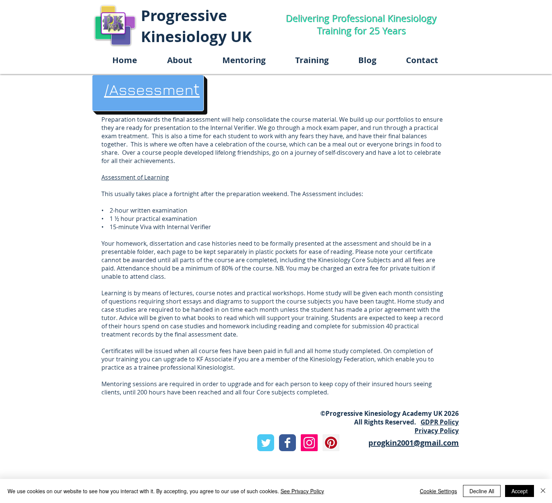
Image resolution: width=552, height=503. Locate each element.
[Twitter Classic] (265, 442)
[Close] (542, 491)
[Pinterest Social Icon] (331, 442)
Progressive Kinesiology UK (196, 26)
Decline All (481, 491)
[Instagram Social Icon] (309, 442)
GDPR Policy (440, 422)
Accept (519, 491)
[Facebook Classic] (287, 442)
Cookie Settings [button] (438, 491)
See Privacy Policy (302, 491)
